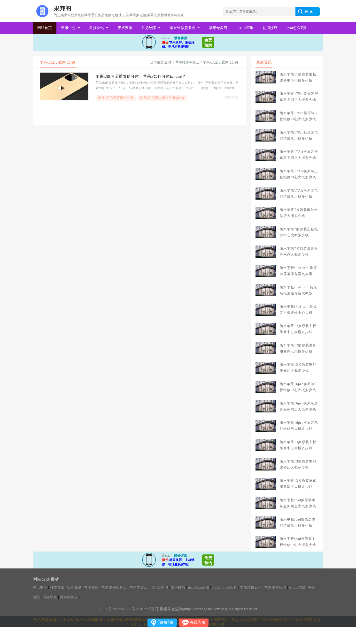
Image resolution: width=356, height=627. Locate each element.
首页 (168, 62)
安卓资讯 (125, 28)
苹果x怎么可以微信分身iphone (162, 98)
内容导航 (50, 597)
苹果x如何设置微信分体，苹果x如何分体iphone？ (141, 76)
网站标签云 (69, 597)
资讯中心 (68, 28)
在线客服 (197, 622)
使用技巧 (270, 28)
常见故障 (148, 28)
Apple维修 (297, 587)
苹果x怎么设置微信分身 (221, 62)
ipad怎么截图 (297, 28)
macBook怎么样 (224, 587)
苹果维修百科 (251, 587)
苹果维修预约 (275, 587)
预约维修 (166, 622)
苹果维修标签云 (187, 62)
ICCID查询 (245, 28)
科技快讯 (96, 28)
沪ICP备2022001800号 (116, 609)
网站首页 (44, 28)
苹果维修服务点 (182, 28)
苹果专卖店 (218, 28)
